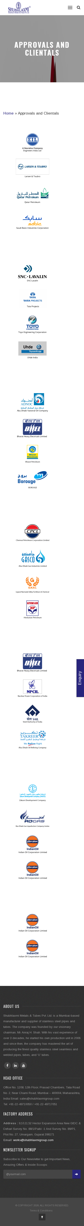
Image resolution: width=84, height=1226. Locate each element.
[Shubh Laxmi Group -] (19, 7)
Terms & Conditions (41, 1210)
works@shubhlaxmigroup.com (33, 1140)
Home (8, 113)
